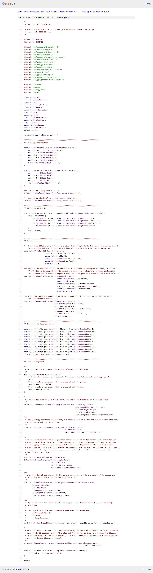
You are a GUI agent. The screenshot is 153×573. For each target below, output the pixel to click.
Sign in (148, 4)
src (83, 11)
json (149, 569)
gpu (89, 11)
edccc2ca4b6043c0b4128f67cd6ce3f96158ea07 (53, 11)
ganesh (96, 11)
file (67, 18)
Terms (27, 569)
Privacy (21, 569)
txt (143, 569)
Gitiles (14, 569)
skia (20, 11)
